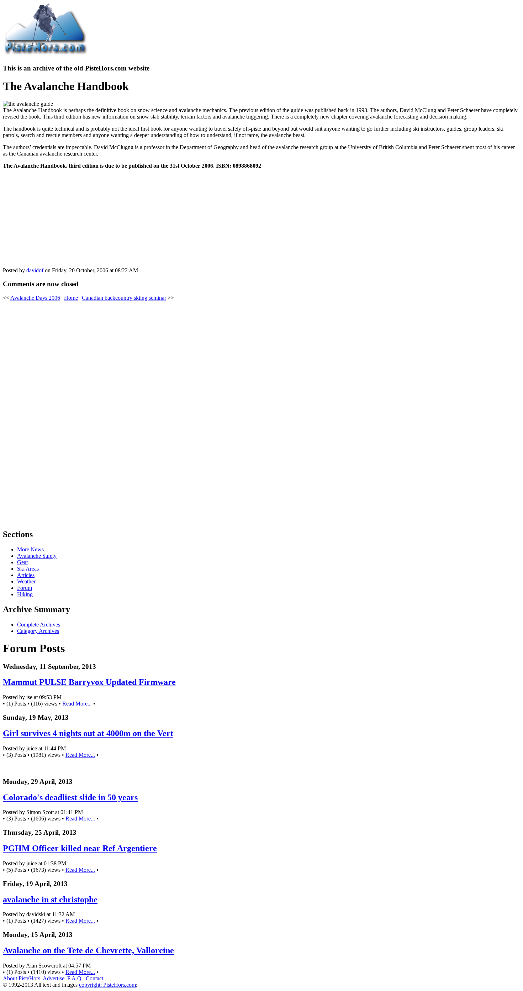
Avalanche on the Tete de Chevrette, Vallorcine (88, 950)
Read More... (77, 704)
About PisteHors (21, 978)
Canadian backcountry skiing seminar (124, 298)
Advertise (53, 978)
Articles (26, 575)
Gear (22, 562)
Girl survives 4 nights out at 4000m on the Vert (88, 733)
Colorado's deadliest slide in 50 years (70, 797)
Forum (24, 588)
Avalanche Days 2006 (35, 298)
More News (30, 549)
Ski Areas (28, 569)
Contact (94, 978)
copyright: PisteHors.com (107, 985)
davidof (34, 270)
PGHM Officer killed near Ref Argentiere (80, 848)
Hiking (25, 594)
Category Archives (38, 631)
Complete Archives (38, 625)
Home (71, 298)
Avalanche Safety (37, 556)
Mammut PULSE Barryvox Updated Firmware (89, 682)
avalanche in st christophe (50, 899)
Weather (26, 581)
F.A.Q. (75, 978)
